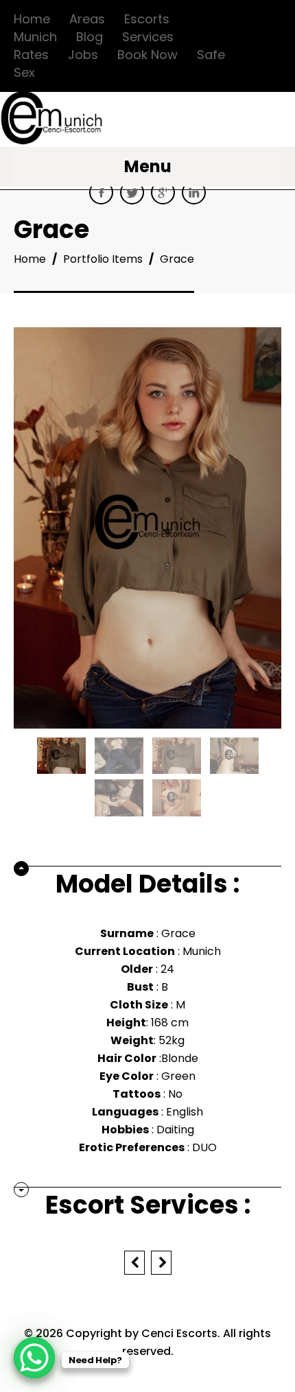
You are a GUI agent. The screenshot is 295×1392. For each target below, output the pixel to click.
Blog (89, 36)
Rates (31, 54)
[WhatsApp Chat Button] (34, 1357)
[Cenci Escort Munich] (51, 133)
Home (32, 18)
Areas (87, 18)
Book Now (147, 54)
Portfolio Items (103, 259)
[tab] (147, 880)
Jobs (83, 54)
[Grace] (61, 755)
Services (148, 36)
